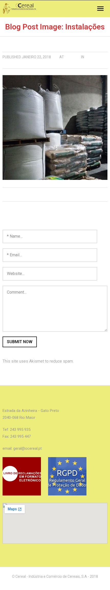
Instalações (14, 65)
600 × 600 (72, 57)
